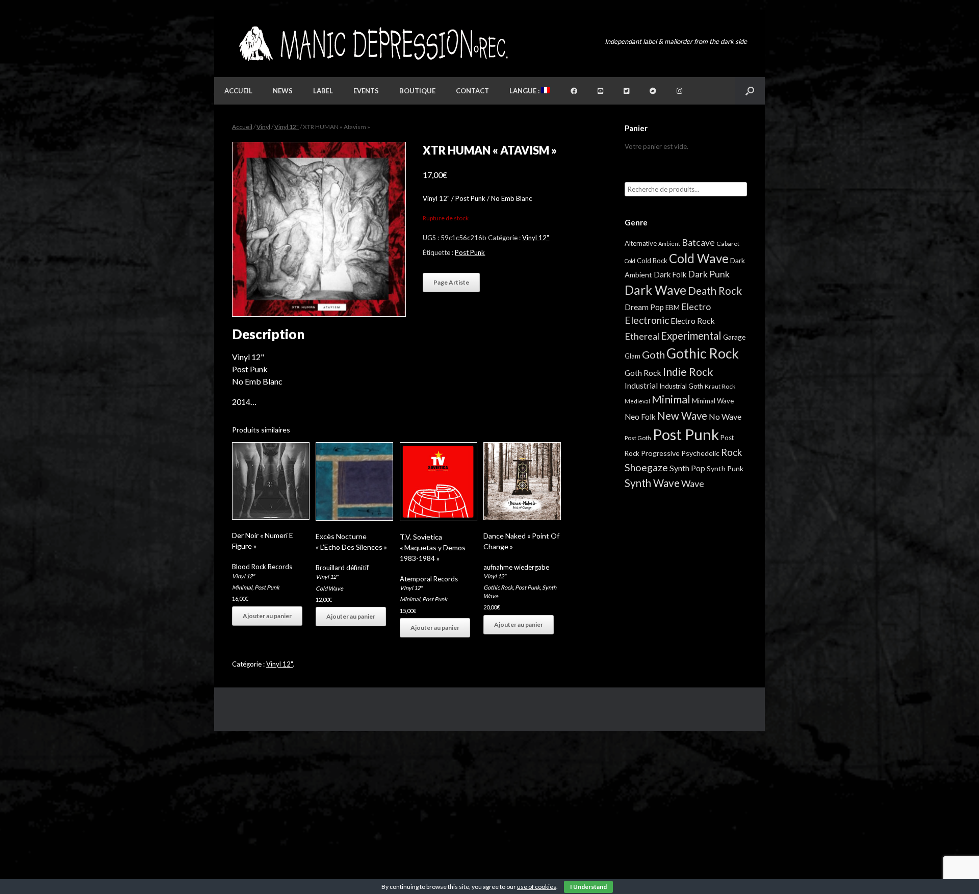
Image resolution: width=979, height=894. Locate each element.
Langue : (525, 91)
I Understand (588, 886)
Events (366, 91)
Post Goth (638, 438)
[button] (750, 91)
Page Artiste (451, 282)
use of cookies (536, 886)
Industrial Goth (681, 386)
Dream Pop (644, 307)
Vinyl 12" (286, 127)
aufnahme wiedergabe (516, 567)
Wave (692, 483)
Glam (632, 356)
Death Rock (715, 291)
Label (323, 91)
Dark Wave (655, 290)
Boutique (417, 91)
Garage (734, 337)
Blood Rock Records (262, 567)
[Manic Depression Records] (372, 43)
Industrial (641, 385)
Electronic (647, 320)
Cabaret (727, 243)
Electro (696, 306)
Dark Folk (670, 274)
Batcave (698, 242)
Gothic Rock (498, 587)
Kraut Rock (720, 386)
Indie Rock (688, 371)
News (283, 91)
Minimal (242, 587)
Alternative (641, 243)
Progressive (660, 453)
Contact (472, 91)
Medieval (637, 401)
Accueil (238, 91)
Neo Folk (640, 416)
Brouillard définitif (342, 568)
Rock (731, 452)
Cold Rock (652, 261)
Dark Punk (709, 274)
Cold (630, 261)
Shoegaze (646, 467)
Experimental (691, 335)
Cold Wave (329, 588)
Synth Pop (687, 468)
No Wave (725, 416)
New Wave (682, 416)
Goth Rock (643, 372)
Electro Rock (693, 320)
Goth (653, 354)
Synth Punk (725, 468)
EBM (672, 307)
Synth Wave (652, 483)
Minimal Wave (713, 401)
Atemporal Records (429, 579)
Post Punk (470, 252)
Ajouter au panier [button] (267, 616)
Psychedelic (700, 453)
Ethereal (642, 336)
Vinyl (263, 127)
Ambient (669, 243)
